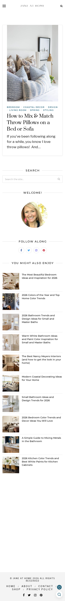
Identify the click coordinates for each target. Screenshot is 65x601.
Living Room (17, 110)
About (27, 586)
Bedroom (13, 107)
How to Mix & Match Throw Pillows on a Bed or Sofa (30, 122)
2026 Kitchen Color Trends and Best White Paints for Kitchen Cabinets (40, 461)
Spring (35, 110)
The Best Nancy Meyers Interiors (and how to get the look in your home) (41, 359)
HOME (11, 586)
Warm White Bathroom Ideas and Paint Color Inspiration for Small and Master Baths (40, 339)
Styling (48, 110)
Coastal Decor (34, 107)
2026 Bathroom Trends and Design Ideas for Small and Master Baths (38, 319)
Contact (45, 586)
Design (53, 107)
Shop (16, 589)
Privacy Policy (40, 589)
